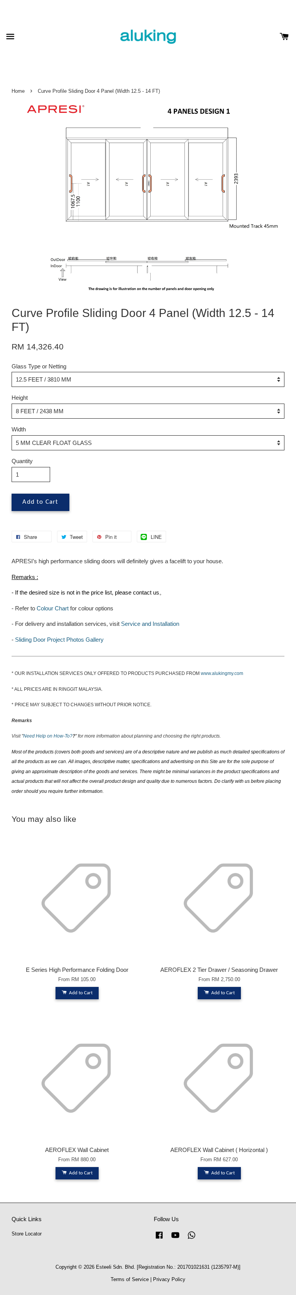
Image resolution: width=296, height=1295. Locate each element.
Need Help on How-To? (47, 736)
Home (18, 91)
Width (19, 429)
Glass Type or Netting (39, 366)
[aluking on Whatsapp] (191, 1239)
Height (20, 397)
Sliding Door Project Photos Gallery (59, 639)
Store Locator (27, 1234)
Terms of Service (130, 1279)
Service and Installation (150, 623)
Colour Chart (53, 608)
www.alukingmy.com (222, 673)
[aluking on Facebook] (159, 1239)
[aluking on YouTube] (175, 1239)
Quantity (22, 461)
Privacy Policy (169, 1279)
